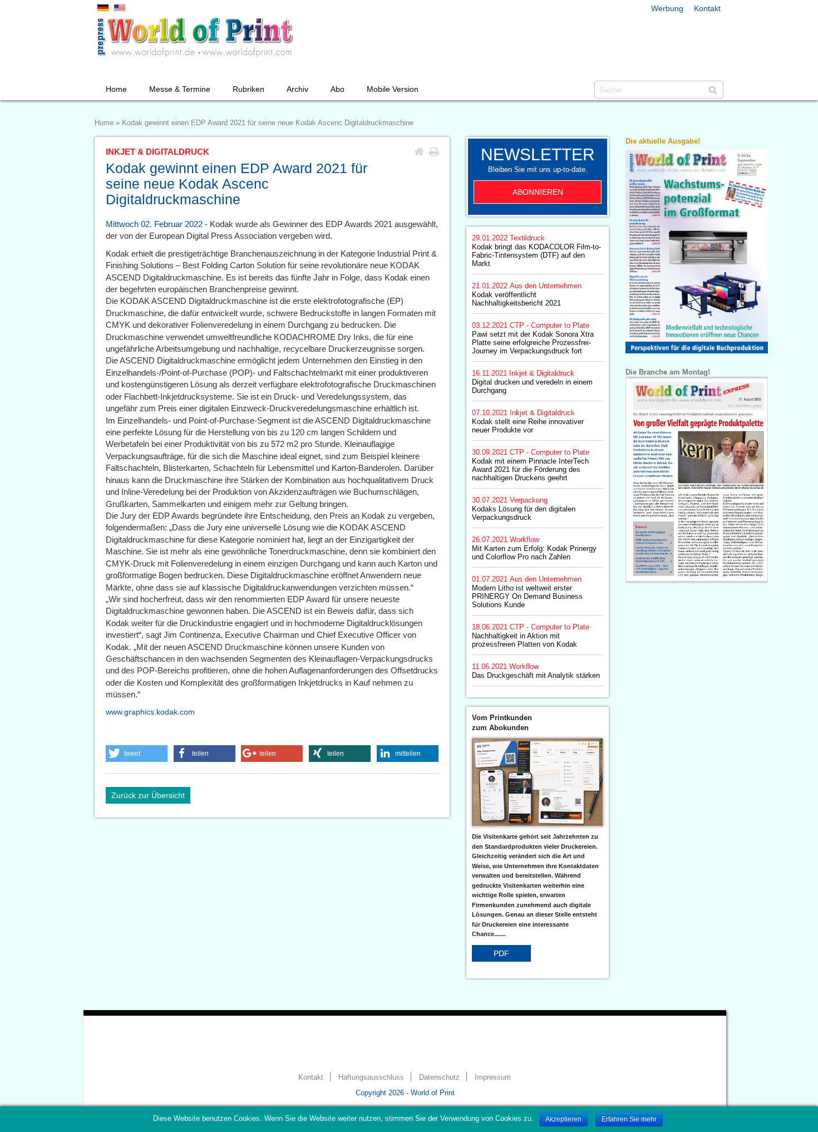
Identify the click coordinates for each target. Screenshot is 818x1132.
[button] (136, 753)
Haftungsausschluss (371, 1077)
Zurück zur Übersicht (148, 795)
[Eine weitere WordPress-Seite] (194, 37)
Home (116, 89)
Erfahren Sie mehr (629, 1119)
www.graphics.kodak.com (150, 711)
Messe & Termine (179, 89)
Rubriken (248, 89)
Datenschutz (439, 1077)
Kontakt (707, 8)
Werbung (667, 8)
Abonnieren (538, 192)
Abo (337, 89)
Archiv (297, 89)
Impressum (493, 1077)
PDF (501, 953)
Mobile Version (392, 89)
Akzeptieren (563, 1119)
